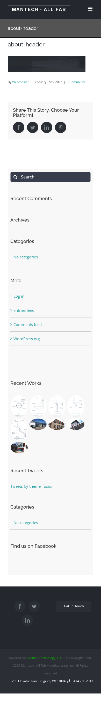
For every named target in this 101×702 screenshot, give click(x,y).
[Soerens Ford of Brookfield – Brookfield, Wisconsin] (38, 424)
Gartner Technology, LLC (44, 658)
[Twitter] (34, 606)
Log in (18, 296)
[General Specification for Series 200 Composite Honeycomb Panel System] (19, 429)
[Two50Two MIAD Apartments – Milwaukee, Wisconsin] (19, 447)
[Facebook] (20, 606)
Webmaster (20, 82)
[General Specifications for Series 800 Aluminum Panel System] (38, 406)
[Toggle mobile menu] (90, 8)
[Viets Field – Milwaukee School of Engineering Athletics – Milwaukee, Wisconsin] (76, 424)
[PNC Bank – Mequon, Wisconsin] (57, 424)
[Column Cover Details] (19, 406)
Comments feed (27, 324)
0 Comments (76, 82)
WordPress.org (26, 338)
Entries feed (23, 310)
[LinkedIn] (27, 620)
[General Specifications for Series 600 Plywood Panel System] (57, 406)
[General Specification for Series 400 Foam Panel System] (76, 406)
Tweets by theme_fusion (32, 486)
